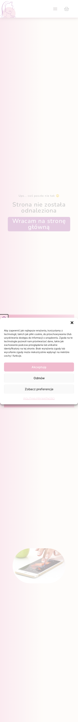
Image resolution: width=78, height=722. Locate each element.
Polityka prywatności (39, 398)
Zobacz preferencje (39, 389)
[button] (72, 323)
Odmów (39, 378)
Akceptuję (39, 367)
